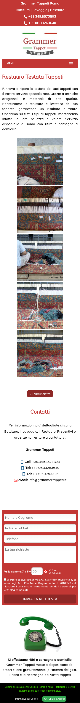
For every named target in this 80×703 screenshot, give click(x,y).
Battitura (23, 10)
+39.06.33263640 (42, 23)
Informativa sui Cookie (26, 699)
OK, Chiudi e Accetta (54, 699)
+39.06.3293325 (45, 474)
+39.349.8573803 (42, 16)
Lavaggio (40, 10)
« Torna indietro (40, 394)
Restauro (57, 10)
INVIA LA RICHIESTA (40, 598)
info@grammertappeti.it (47, 480)
